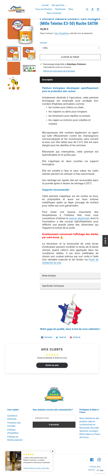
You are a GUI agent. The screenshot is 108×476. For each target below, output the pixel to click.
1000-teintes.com (94, 470)
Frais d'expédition (61, 33)
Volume (43, 43)
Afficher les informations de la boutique (59, 71)
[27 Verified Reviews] (54, 407)
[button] (53, 451)
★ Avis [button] (105, 240)
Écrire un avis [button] (52, 365)
